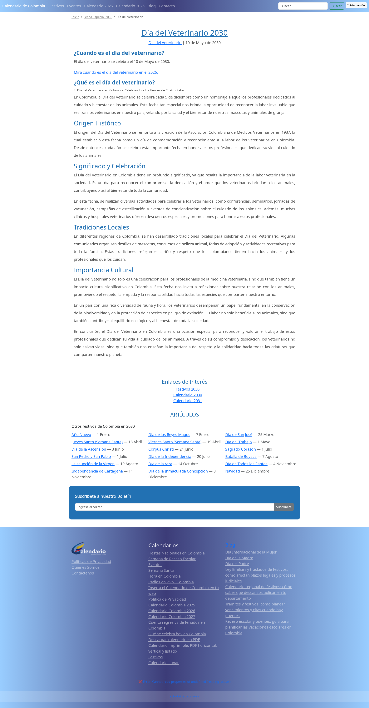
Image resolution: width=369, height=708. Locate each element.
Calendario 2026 (98, 5)
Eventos (74, 5)
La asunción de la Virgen (93, 463)
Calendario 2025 (130, 5)
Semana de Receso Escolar (172, 558)
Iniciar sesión (356, 5)
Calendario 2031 (187, 400)
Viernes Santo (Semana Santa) (174, 441)
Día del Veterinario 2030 (184, 32)
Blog (152, 5)
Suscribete (284, 507)
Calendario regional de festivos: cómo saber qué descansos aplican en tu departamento (258, 592)
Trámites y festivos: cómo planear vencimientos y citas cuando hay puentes (255, 609)
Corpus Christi (161, 449)
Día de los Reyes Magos (169, 434)
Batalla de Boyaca (241, 456)
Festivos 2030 (187, 389)
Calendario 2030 (187, 394)
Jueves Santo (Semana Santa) (97, 441)
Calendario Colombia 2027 (171, 616)
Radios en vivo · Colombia (171, 581)
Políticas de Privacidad (91, 561)
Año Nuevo (81, 434)
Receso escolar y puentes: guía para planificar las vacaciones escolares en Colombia (258, 627)
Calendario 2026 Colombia (184, 696)
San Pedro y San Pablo (91, 456)
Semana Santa (161, 570)
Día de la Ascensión (88, 449)
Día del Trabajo (238, 441)
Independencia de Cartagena (97, 471)
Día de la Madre (239, 557)
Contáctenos (82, 573)
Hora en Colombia (164, 576)
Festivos (57, 5)
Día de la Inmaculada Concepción (178, 471)
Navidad (232, 471)
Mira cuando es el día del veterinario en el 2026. (116, 72)
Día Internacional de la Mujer (251, 552)
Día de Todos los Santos (246, 463)
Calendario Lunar (163, 662)
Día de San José (238, 434)
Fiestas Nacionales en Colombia (176, 553)
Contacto (167, 5)
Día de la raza (160, 463)
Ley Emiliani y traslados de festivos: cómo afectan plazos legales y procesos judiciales (260, 575)
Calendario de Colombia (23, 5)
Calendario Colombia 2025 (171, 605)
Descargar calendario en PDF (174, 639)
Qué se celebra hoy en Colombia (177, 633)
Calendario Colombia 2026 (171, 610)
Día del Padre (237, 563)
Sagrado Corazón (240, 449)
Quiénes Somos (85, 567)
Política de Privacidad (167, 599)
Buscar (337, 6)
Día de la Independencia (169, 456)
